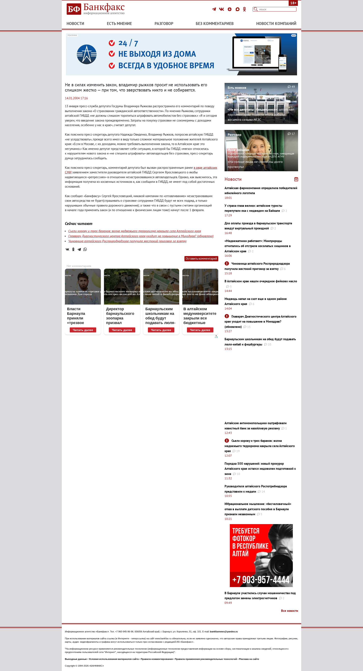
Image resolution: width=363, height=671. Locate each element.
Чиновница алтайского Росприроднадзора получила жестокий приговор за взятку (127, 241)
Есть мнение (119, 23)
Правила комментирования (157, 659)
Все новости (289, 611)
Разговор (164, 23)
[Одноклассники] (244, 9)
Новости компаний (276, 23)
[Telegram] (214, 9)
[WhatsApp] (85, 249)
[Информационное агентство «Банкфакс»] (101, 9)
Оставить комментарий (201, 258)
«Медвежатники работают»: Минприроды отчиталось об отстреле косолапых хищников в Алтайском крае (258, 246)
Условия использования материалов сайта (114, 659)
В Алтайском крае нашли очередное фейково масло (261, 281)
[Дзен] (230, 9)
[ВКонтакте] (222, 9)
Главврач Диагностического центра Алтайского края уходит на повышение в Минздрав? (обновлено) (140, 236)
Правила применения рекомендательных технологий (206, 659)
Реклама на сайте (249, 659)
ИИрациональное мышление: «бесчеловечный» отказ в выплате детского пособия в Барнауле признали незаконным (258, 509)
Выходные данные (76, 659)
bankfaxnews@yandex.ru (224, 631)
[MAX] (238, 9)
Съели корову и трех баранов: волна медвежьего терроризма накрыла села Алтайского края (134, 231)
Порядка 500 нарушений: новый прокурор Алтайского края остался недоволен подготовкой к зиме (260, 469)
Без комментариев (215, 23)
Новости (75, 23)
